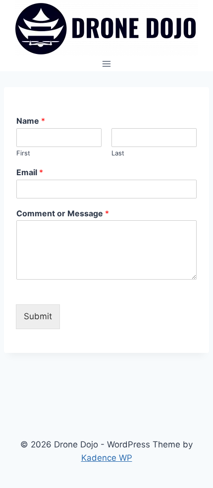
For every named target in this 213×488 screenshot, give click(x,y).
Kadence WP (106, 458)
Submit (38, 316)
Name (30, 121)
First (23, 153)
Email (29, 172)
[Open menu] (107, 63)
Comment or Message (62, 213)
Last (117, 153)
